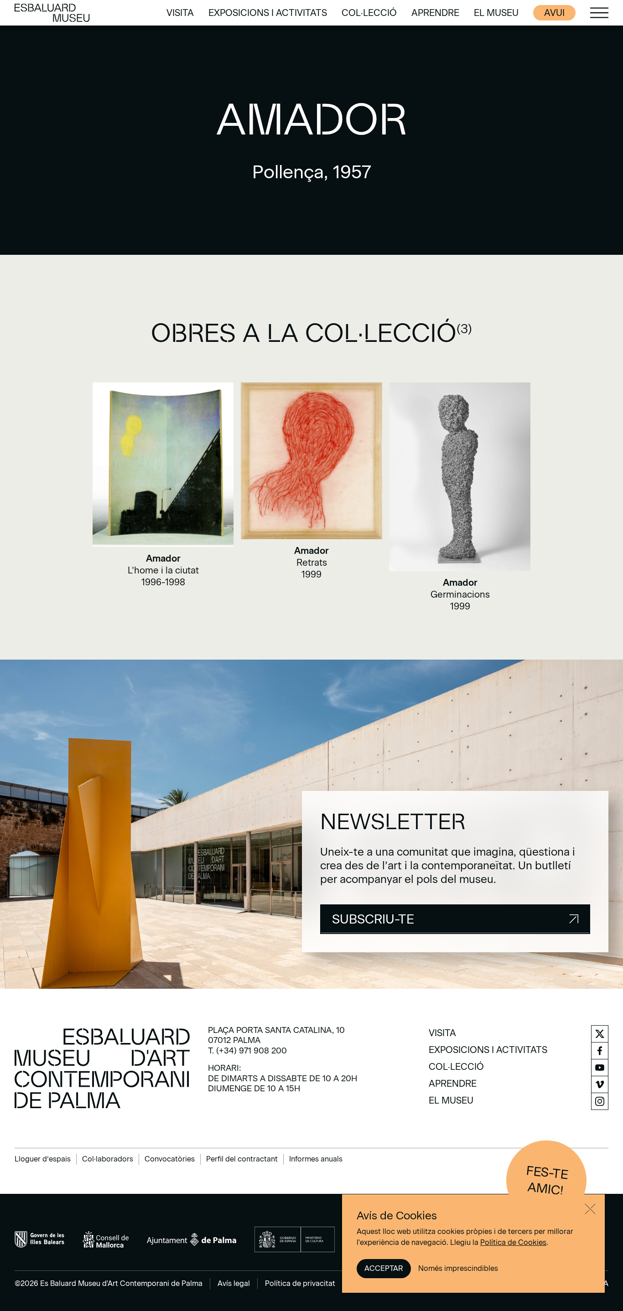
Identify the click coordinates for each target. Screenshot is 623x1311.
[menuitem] (180, 13)
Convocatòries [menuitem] (170, 1159)
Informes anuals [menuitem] (316, 1159)
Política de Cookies (513, 1242)
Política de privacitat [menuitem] (300, 1283)
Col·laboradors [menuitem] (107, 1159)
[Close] (590, 1208)
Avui (554, 12)
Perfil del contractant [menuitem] (242, 1159)
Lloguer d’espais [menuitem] (43, 1159)
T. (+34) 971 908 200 (247, 1051)
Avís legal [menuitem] (234, 1283)
